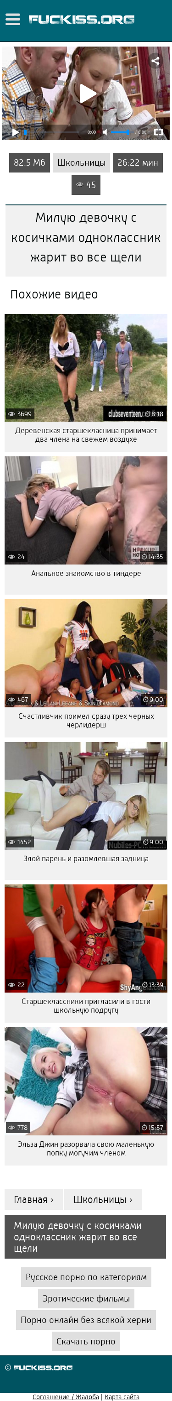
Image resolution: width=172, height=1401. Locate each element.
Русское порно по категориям (86, 1277)
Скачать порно (86, 1341)
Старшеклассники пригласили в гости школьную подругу (86, 1005)
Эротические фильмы (86, 1298)
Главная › (34, 1199)
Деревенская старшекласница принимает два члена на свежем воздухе (86, 435)
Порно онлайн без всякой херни (86, 1320)
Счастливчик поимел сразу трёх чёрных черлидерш (86, 720)
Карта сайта (122, 1397)
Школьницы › (103, 1199)
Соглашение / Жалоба (66, 1397)
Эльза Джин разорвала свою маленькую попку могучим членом (86, 1148)
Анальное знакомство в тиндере (86, 573)
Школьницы (81, 162)
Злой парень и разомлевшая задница (86, 858)
